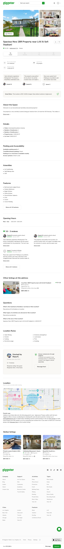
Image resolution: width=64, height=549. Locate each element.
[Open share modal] (14, 283)
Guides (4, 484)
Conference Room (36, 517)
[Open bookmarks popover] (59, 41)
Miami (3, 520)
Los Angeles (5, 510)
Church (48, 492)
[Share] (55, 41)
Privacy (29, 540)
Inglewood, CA (14, 48)
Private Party (35, 497)
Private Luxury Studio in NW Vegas (11, 451)
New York (4, 512)
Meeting (34, 494)
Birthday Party (35, 489)
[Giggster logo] (8, 469)
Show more (6, 114)
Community (20, 484)
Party (33, 479)
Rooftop (34, 515)
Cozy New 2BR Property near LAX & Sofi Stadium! (36, 283)
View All (34, 502)
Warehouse (50, 499)
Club (48, 489)
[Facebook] (47, 470)
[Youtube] (57, 470)
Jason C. (48, 84)
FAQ (18, 482)
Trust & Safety (21, 492)
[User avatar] (58, 3)
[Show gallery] (21, 23)
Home (48, 482)
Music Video (35, 499)
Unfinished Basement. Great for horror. (31, 451)
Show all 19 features (12, 207)
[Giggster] (8, 3)
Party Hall (49, 512)
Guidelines (19, 487)
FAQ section (52, 418)
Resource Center (21, 489)
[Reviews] (61, 470)
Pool (48, 484)
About (4, 479)
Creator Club (5, 489)
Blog (3, 482)
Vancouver (20, 512)
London (19, 510)
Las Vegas (19, 517)
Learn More (41, 362)
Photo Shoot (35, 482)
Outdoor (34, 512)
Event (33, 487)
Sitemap (35, 540)
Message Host (41, 367)
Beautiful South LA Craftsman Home (48, 451)
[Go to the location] (11, 287)
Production (34, 484)
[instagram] (51, 470)
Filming (33, 492)
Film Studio (49, 487)
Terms (24, 540)
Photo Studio (50, 479)
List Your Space (21, 479)
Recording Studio (51, 497)
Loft (48, 510)
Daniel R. (9, 84)
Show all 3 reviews (11, 267)
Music (33, 510)
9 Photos (9, 34)
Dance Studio (50, 494)
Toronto (19, 515)
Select (4, 487)
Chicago (4, 517)
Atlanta (4, 515)
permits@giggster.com (9, 418)
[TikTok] (54, 470)
